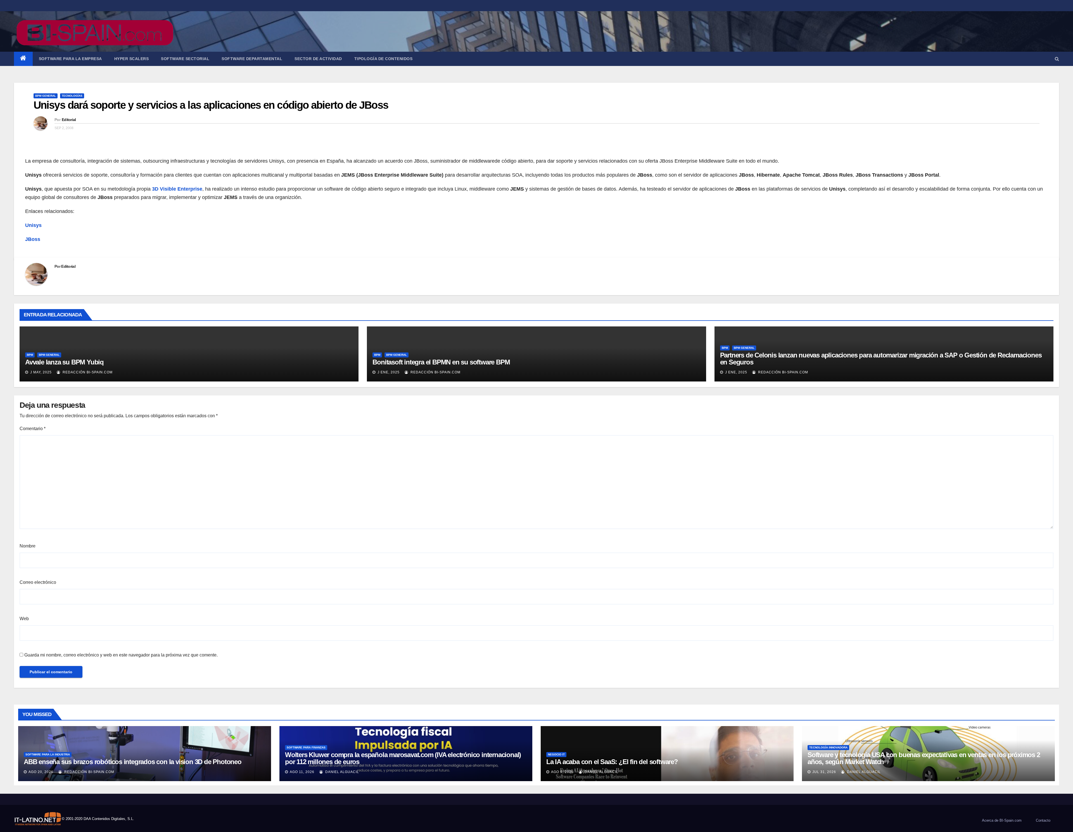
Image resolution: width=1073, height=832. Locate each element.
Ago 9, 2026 (562, 772)
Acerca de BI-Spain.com (1002, 820)
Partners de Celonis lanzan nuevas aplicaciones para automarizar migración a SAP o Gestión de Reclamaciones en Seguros (881, 358)
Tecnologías (72, 95)
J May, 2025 (40, 372)
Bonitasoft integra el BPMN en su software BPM (441, 362)
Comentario (33, 428)
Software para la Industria (47, 754)
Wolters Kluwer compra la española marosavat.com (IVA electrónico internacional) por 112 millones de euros (403, 758)
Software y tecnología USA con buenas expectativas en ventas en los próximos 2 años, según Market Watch (924, 758)
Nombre (27, 546)
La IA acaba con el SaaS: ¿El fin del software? (612, 761)
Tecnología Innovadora (828, 747)
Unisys (33, 225)
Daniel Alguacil (341, 772)
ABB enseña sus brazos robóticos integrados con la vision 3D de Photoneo (132, 761)
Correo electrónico (38, 582)
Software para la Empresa (70, 58)
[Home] (23, 59)
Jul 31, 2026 (824, 772)
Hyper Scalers (131, 58)
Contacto (1043, 820)
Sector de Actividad (318, 58)
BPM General (45, 95)
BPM (30, 354)
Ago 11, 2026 (302, 772)
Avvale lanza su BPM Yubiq (64, 362)
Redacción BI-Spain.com (87, 372)
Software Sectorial (185, 58)
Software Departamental (252, 58)
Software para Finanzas (306, 747)
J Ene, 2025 (388, 372)
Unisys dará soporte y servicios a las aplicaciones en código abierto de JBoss (211, 105)
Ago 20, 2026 (41, 772)
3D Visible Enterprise (177, 189)
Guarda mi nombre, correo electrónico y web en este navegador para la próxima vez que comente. (121, 655)
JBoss (32, 239)
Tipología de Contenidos (383, 58)
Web (24, 618)
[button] (1057, 58)
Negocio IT (556, 754)
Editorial (69, 119)
